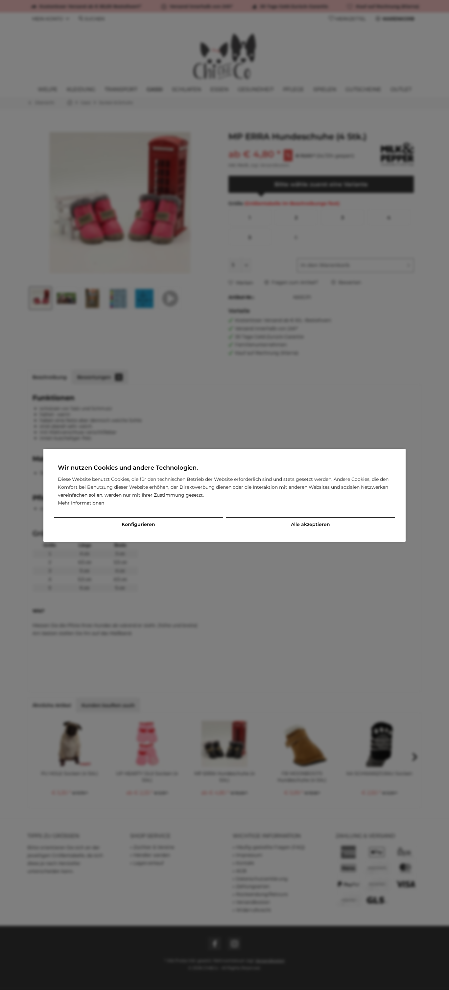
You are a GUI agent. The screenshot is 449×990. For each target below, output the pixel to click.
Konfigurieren (138, 524)
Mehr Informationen (81, 503)
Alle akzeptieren (310, 524)
